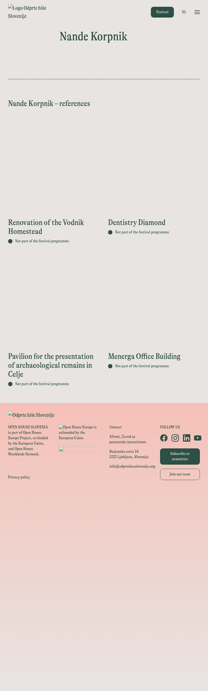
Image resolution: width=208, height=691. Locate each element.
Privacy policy (19, 477)
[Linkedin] (186, 438)
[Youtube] (197, 438)
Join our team (180, 474)
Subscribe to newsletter (180, 456)
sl (184, 12)
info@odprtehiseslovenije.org (132, 466)
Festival (162, 12)
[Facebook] (163, 438)
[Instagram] (174, 438)
